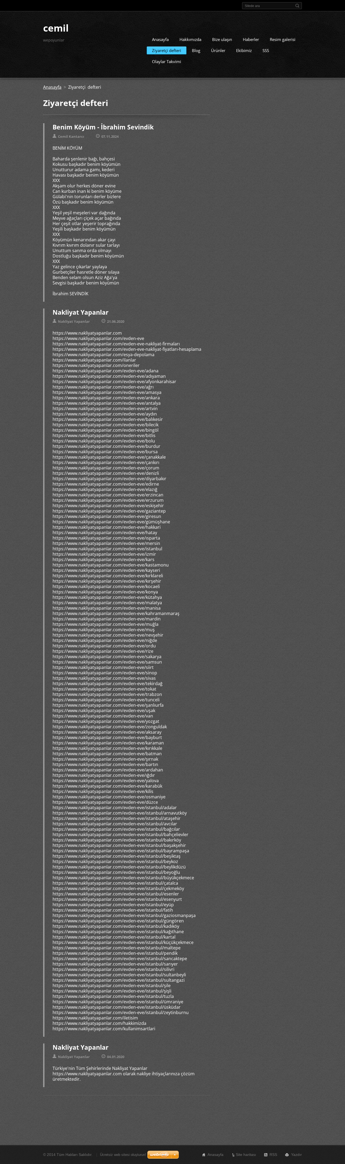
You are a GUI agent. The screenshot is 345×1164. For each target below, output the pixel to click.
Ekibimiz (244, 50)
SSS (266, 50)
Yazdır (296, 1154)
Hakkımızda (190, 39)
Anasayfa (160, 39)
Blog (196, 50)
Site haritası (246, 1154)
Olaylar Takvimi (166, 61)
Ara (297, 6)
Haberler (251, 39)
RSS (273, 1154)
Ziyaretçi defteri (166, 50)
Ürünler (218, 50)
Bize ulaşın (222, 39)
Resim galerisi (282, 39)
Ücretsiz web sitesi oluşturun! (123, 1155)
